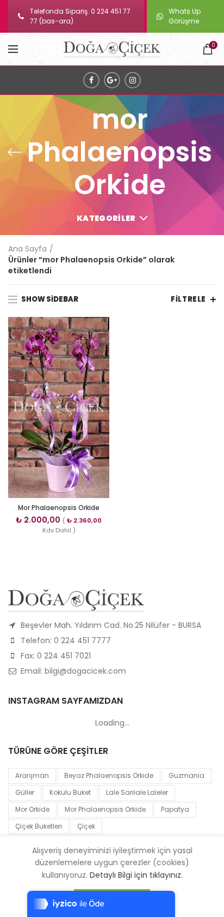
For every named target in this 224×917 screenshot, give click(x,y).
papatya (175, 809)
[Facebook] (91, 80)
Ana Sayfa (27, 248)
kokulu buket (70, 792)
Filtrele (188, 299)
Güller (24, 792)
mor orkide (32, 809)
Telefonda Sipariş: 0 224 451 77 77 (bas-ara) (80, 16)
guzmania (186, 775)
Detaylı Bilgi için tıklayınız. (136, 875)
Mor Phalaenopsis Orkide (58, 508)
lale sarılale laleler (137, 792)
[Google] (112, 80)
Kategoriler (106, 218)
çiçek (86, 826)
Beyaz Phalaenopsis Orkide (108, 775)
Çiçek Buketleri (38, 826)
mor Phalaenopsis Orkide (105, 809)
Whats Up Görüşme (185, 16)
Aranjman (32, 775)
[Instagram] (133, 80)
